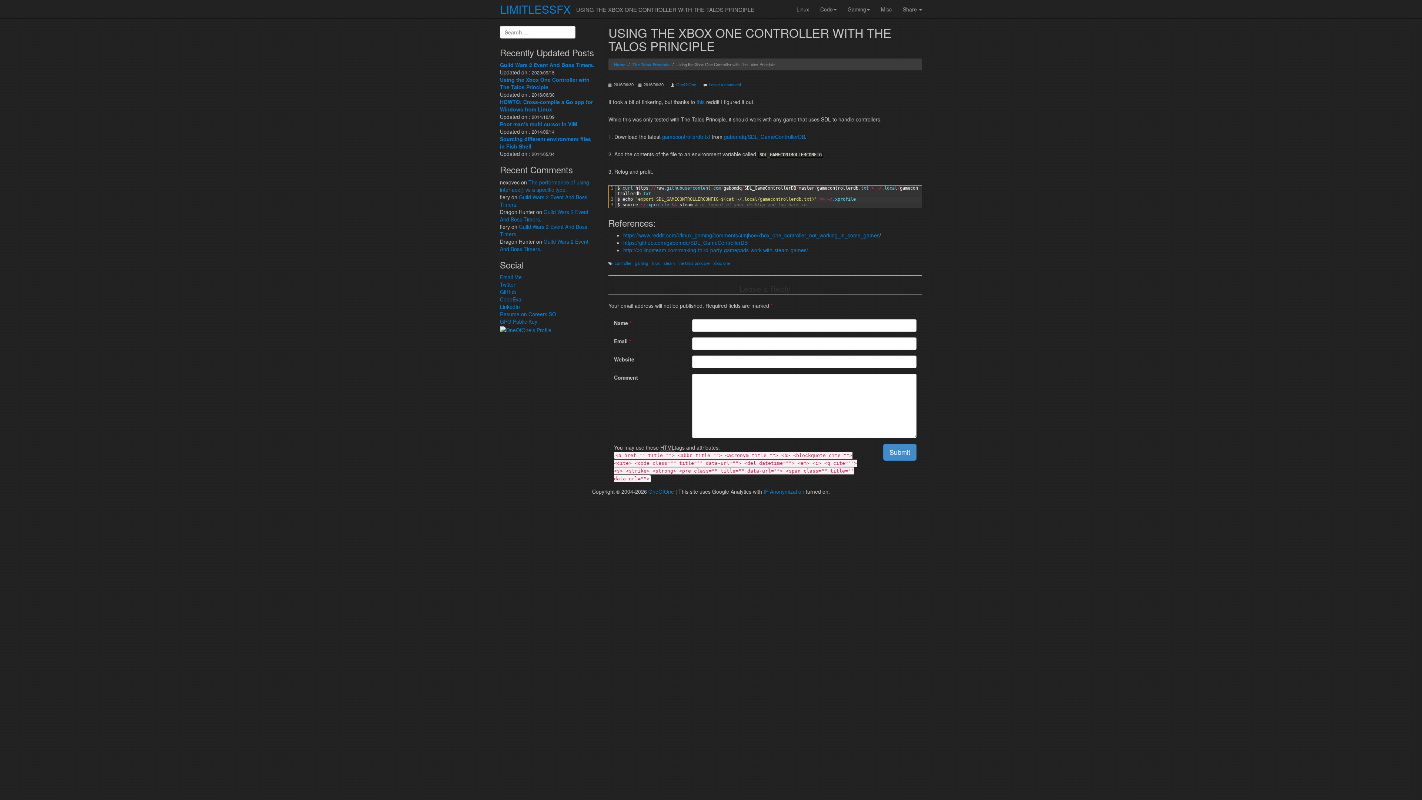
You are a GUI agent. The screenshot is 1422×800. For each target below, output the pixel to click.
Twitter (507, 284)
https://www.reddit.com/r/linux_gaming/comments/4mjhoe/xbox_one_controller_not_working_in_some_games (751, 235)
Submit (899, 452)
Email (622, 341)
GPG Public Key (518, 321)
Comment (626, 377)
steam (669, 263)
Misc (886, 9)
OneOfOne (686, 84)
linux (656, 263)
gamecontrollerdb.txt (686, 136)
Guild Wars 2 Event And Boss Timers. (547, 65)
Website (624, 359)
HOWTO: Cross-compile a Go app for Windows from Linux (546, 105)
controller (623, 263)
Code (826, 9)
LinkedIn (510, 306)
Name (622, 323)
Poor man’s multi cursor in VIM (538, 124)
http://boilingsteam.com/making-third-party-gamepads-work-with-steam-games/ (715, 250)
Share (910, 9)
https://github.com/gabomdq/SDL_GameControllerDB (685, 242)
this (701, 102)
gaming (641, 263)
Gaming (857, 9)
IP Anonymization (784, 491)
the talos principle (694, 263)
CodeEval (511, 299)
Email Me (511, 277)
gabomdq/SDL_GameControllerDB (764, 136)
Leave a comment (725, 84)
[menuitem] (803, 9)
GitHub (508, 292)
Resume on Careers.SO (528, 314)
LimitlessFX (535, 9)
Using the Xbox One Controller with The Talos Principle (545, 83)
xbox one (721, 263)
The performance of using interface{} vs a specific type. (544, 186)
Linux (803, 9)
